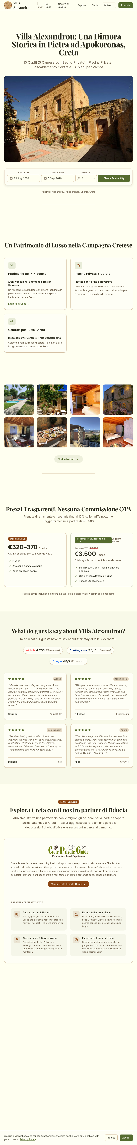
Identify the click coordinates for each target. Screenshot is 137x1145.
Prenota (125, 5)
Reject (111, 1137)
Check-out (57, 172)
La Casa (48, 5)
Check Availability (113, 178)
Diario (95, 5)
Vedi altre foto (68, 459)
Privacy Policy (28, 1139)
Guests (86, 172)
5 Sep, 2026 (55, 178)
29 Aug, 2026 (21, 178)
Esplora (82, 5)
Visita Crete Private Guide (68, 884)
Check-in (23, 172)
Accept (126, 1137)
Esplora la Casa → (18, 303)
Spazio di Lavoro (63, 5)
